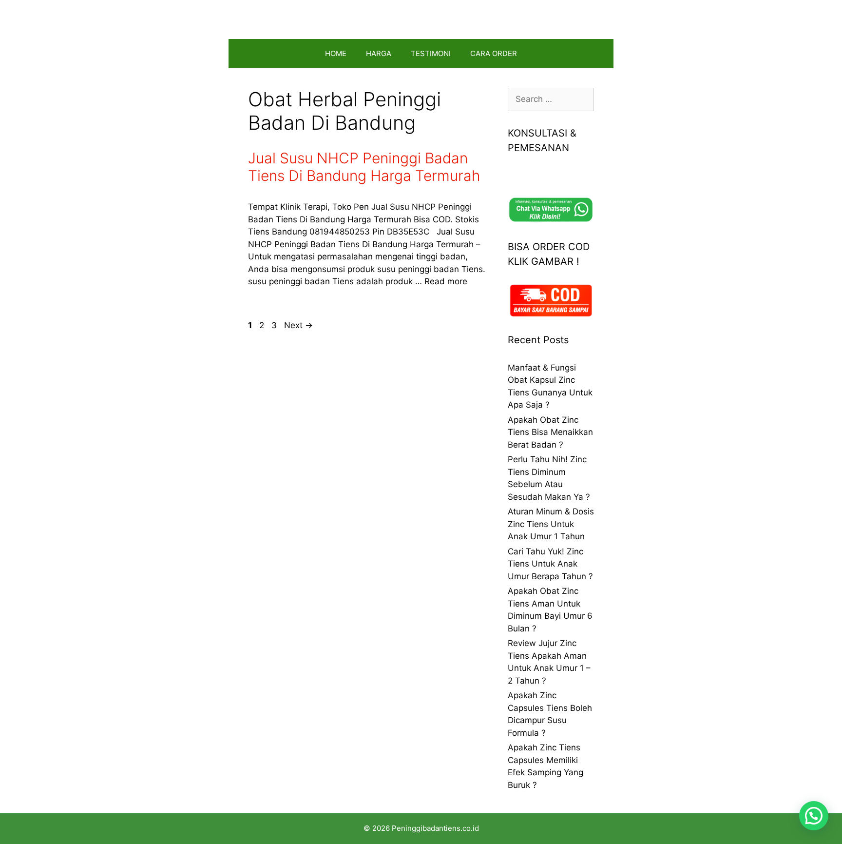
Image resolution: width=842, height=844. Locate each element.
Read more (445, 281)
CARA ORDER (493, 53)
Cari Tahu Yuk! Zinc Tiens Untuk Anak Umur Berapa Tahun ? (550, 564)
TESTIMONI (431, 53)
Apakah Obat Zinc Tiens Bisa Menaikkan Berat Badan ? (550, 432)
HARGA (378, 53)
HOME (335, 53)
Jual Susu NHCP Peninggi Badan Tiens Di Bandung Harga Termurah (364, 166)
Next (298, 325)
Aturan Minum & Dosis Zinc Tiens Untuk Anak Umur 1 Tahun (551, 524)
